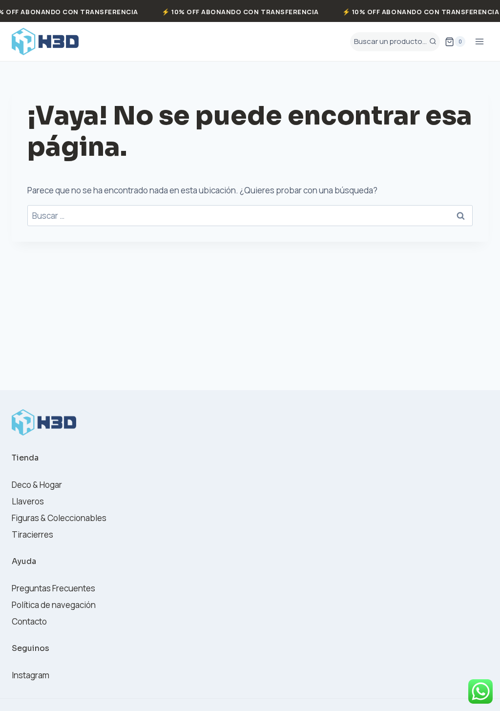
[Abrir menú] (479, 41)
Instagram (30, 675)
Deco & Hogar (37, 484)
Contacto (29, 621)
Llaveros (28, 501)
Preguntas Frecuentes (53, 588)
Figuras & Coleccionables (59, 517)
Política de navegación (54, 604)
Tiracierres (32, 534)
